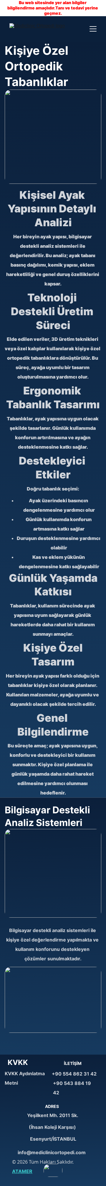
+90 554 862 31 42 (74, 1074)
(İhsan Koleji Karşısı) (53, 1127)
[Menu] (93, 29)
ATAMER (22, 1171)
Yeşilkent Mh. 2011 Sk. (53, 1115)
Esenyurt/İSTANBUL (53, 1139)
